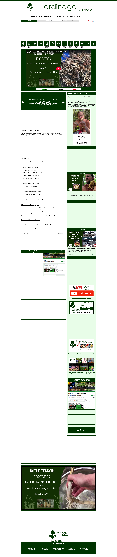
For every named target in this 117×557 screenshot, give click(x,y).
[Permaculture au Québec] (58, 44)
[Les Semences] (70, 44)
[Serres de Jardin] (35, 44)
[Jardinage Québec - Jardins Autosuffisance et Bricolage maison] (58, 541)
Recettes (43, 224)
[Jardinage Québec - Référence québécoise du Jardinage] (67, 12)
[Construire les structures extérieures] (64, 44)
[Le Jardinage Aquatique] (29, 44)
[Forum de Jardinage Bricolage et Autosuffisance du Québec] (44, 89)
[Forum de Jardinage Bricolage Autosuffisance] (94, 44)
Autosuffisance (37, 224)
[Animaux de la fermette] (23, 44)
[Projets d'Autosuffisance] (41, 43)
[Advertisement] (58, 31)
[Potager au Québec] (53, 44)
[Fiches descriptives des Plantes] (82, 44)
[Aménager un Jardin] (47, 44)
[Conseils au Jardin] (76, 44)
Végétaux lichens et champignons (53, 224)
